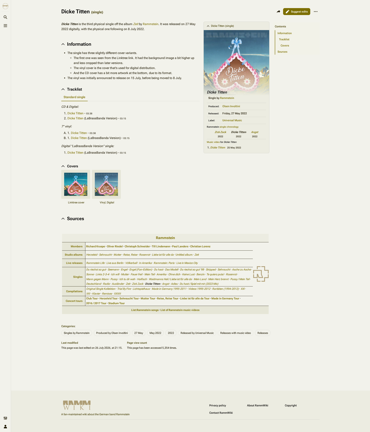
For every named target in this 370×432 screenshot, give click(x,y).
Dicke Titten (217, 147)
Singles (77, 276)
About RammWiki (257, 405)
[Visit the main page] (5, 6)
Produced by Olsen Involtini (112, 332)
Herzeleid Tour (109, 298)
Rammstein (227, 97)
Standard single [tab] (74, 97)
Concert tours (74, 300)
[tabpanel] (130, 129)
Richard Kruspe (95, 246)
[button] (296, 22)
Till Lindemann (161, 246)
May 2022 (155, 332)
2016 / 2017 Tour (96, 303)
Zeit (135, 24)
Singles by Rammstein (77, 332)
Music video (213, 142)
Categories (68, 326)
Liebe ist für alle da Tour (194, 298)
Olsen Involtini (231, 106)
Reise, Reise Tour (167, 298)
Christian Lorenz (200, 246)
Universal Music (232, 120)
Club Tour (92, 298)
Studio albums (73, 254)
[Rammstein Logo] (261, 273)
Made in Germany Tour (225, 298)
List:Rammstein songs (145, 310)
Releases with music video (235, 332)
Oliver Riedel (115, 246)
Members (76, 246)
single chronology (229, 126)
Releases (262, 332)
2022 (171, 332)
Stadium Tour (116, 303)
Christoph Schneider (137, 246)
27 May (138, 332)
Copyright (291, 405)
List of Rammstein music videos (180, 310)
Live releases (74, 262)
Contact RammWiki (221, 412)
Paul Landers (180, 246)
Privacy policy (217, 405)
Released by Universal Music (197, 332)
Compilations (74, 291)
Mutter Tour (148, 298)
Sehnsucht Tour (129, 298)
